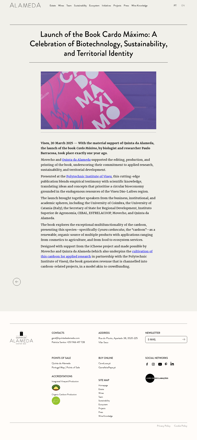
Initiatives (106, 5)
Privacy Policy (163, 426)
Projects (117, 5)
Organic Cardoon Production (64, 394)
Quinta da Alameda (76, 160)
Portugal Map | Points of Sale (66, 367)
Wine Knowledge (139, 5)
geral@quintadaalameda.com (66, 338)
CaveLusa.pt (104, 363)
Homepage (103, 385)
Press (126, 5)
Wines (61, 5)
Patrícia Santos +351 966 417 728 (68, 342)
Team (69, 5)
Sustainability (80, 5)
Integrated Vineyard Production (65, 381)
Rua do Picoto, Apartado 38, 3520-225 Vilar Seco (118, 340)
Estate (53, 5)
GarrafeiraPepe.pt (107, 367)
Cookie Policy (180, 426)
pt (175, 5)
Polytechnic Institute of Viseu (89, 176)
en (183, 5)
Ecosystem (94, 5)
